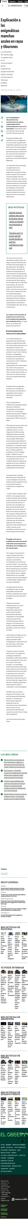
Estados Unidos (6, 1171)
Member (8, 1145)
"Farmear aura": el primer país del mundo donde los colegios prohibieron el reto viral (13, 895)
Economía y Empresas (8, 1150)
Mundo (13, 1152)
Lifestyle (22, 1155)
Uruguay (4, 1)
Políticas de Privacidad (4, 1209)
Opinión (3, 1158)
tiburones (4, 874)
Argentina (4, 1168)
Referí (3, 1147)
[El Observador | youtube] (26, 1135)
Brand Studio (5, 1152)
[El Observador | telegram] (22, 1141)
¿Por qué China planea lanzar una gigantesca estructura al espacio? (11, 915)
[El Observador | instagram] (23, 1135)
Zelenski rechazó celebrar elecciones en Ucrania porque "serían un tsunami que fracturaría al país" (13, 889)
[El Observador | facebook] (19, 1135)
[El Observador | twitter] (16, 1135)
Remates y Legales (7, 1160)
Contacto (3, 1216)
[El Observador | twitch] (26, 1141)
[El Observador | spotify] (26, 1138)
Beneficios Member (18, 1145)
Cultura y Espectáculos (9, 1155)
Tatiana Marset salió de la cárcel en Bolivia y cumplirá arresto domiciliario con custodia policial (13, 909)
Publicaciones (6, 1166)
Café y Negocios (20, 1147)
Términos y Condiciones (4, 1213)
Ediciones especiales (8, 1163)
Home (3, 1145)
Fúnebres (10, 1158)
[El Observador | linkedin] (22, 1138)
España (12, 1168)
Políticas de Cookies (4, 1205)
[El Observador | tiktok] (19, 1138)
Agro (19, 1150)
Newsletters (16, 1166)
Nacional (9, 1147)
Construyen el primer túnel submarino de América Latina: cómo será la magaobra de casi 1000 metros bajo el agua (13, 902)
